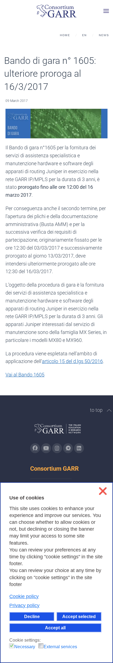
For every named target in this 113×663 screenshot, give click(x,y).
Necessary (24, 646)
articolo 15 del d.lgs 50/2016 (72, 361)
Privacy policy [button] (24, 605)
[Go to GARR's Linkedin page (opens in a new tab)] (79, 448)
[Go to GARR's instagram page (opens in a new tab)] (57, 448)
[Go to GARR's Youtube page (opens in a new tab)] (46, 448)
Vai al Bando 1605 (24, 375)
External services (60, 646)
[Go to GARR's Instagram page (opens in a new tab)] (35, 448)
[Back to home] (56, 11)
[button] (106, 11)
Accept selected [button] (79, 616)
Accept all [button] (55, 627)
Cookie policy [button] (24, 596)
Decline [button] (32, 616)
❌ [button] (102, 491)
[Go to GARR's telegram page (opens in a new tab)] (68, 448)
